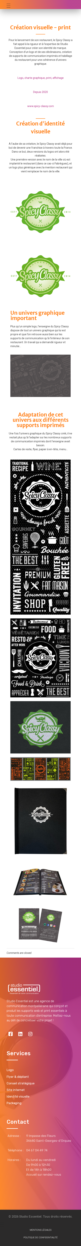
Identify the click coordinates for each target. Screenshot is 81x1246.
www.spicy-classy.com (40, 106)
